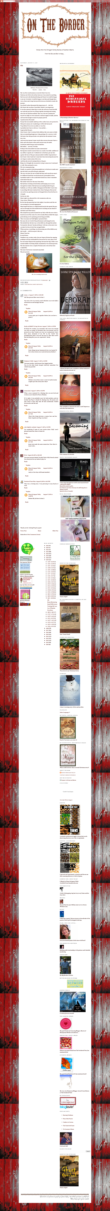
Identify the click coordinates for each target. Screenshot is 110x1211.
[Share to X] (24, 282)
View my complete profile (68, 775)
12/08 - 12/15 (51, 568)
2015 (47, 634)
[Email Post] (49, 280)
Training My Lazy (52, 606)
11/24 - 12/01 (51, 572)
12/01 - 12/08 (51, 570)
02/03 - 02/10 (51, 624)
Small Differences (52, 604)
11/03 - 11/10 (51, 578)
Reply (26, 305)
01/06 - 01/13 (51, 626)
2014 (47, 636)
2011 (47, 642)
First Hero (50, 610)
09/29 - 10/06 (51, 584)
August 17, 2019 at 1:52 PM (40, 361)
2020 (47, 558)
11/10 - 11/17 (51, 576)
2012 (47, 640)
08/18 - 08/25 (51, 596)
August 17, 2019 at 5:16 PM (38, 391)
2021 (47, 556)
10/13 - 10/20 (51, 580)
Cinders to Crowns (68, 1122)
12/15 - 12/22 (51, 566)
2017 (47, 630)
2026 (47, 546)
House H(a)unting (52, 602)
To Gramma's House (68, 1129)
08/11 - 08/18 (51, 598)
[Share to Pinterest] (27, 282)
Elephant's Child (28, 361)
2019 (47, 560)
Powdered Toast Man (30, 481)
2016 (47, 632)
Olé (48, 600)
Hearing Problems (68, 1115)
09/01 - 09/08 (51, 592)
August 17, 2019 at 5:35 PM (43, 427)
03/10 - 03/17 (51, 622)
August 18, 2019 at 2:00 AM (35, 455)
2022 (47, 554)
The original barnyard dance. (34, 284)
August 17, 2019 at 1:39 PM (49, 326)
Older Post (55, 531)
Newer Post (23, 531)
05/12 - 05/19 (51, 618)
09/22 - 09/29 (51, 586)
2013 (47, 638)
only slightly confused (30, 427)
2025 (47, 548)
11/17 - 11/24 (51, 574)
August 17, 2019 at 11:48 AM (36, 295)
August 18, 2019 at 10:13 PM (43, 481)
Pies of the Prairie (68, 1119)
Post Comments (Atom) (34, 534)
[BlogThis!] (22, 282)
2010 (47, 644)
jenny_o (26, 295)
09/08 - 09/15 (51, 590)
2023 (47, 552)
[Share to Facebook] (25, 282)
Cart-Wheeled (51, 608)
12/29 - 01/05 (51, 562)
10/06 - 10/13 (51, 582)
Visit (66, 800)
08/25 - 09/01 (51, 594)
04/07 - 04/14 (51, 620)
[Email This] (21, 282)
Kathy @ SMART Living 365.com (33, 326)
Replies (28, 308)
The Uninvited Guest (68, 1126)
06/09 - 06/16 (51, 616)
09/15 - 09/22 (51, 588)
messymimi (27, 391)
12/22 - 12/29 (51, 564)
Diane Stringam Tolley (34, 311)
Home (39, 531)
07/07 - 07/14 (51, 614)
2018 (47, 628)
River (25, 455)
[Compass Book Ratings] (75, 560)
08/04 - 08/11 (51, 612)
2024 (47, 550)
